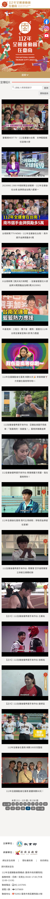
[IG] (46, 26)
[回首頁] (25, 6)
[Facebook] (46, 19)
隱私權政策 (27, 860)
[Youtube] (46, 33)
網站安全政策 (8, 860)
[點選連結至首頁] (25, 10)
